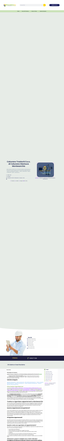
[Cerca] (44, 5)
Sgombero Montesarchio (11, 382)
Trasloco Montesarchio (20, 382)
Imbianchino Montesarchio (19, 383)
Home (18, 11)
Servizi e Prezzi (34, 11)
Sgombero (37, 177)
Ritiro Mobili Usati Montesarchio (30, 382)
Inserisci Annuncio (43, 11)
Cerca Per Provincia (25, 11)
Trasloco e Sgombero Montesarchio (31, 383)
